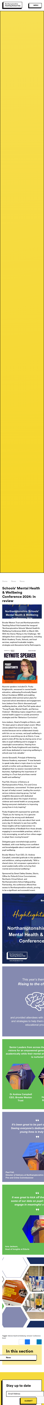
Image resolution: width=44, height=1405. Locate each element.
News (13, 581)
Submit (29, 1401)
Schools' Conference (34, 1336)
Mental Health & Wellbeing (17, 1336)
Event (4, 1338)
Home (4, 581)
